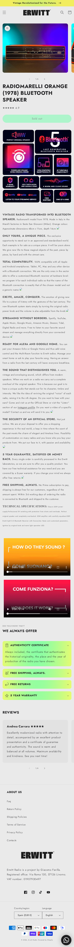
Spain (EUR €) (25, 915)
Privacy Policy (15, 832)
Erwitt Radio (32, 940)
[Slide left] (29, 79)
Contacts (12, 840)
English (49, 915)
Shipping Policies (17, 817)
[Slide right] (44, 79)
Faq (9, 801)
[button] (4, 12)
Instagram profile (26, 407)
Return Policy (14, 809)
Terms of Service (16, 824)
